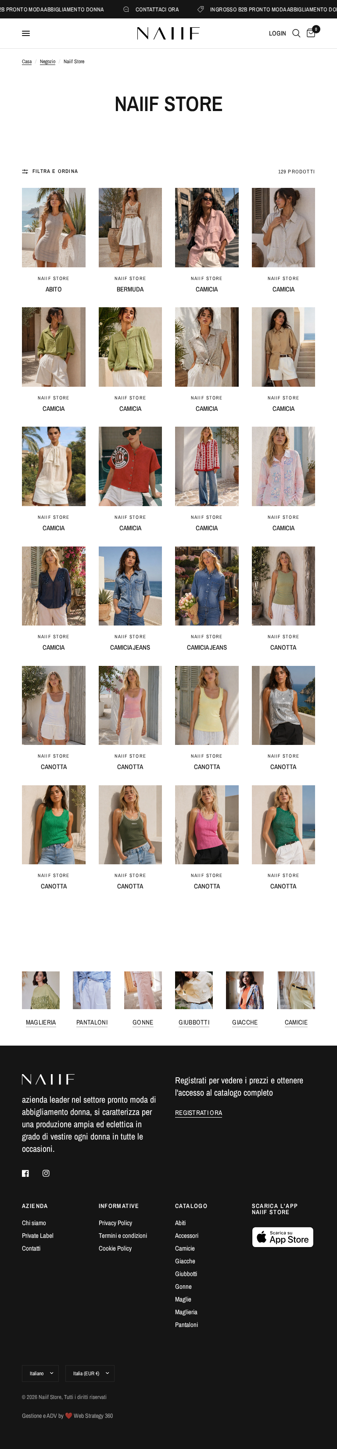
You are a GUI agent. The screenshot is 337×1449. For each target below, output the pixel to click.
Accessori (186, 1235)
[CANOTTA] (283, 586)
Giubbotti (194, 1022)
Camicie (296, 1022)
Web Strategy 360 (93, 1416)
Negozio (47, 61)
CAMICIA (207, 289)
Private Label (38, 1235)
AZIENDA (35, 1206)
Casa (27, 61)
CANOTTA (283, 647)
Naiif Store (53, 278)
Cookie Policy (115, 1248)
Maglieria (41, 1022)
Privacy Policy (115, 1222)
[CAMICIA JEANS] (130, 586)
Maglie (183, 1299)
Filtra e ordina (55, 171)
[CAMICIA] (207, 227)
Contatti (31, 1248)
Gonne (143, 1022)
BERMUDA (130, 289)
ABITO (54, 289)
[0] (309, 33)
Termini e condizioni (123, 1235)
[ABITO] (54, 227)
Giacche (245, 1022)
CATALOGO (191, 1206)
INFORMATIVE (119, 1206)
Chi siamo (34, 1222)
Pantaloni (92, 1022)
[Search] (296, 33)
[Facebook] (31, 1173)
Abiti (180, 1222)
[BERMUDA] (130, 227)
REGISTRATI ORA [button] (198, 1112)
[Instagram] (52, 1173)
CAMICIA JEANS (130, 647)
